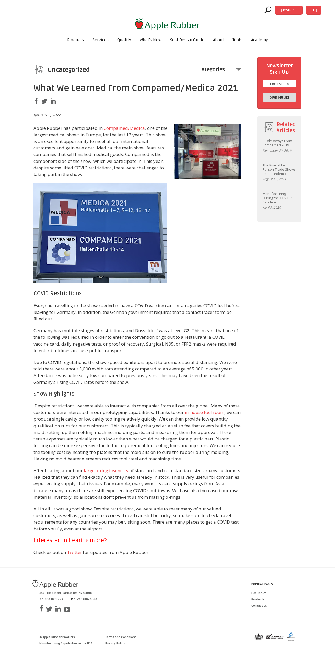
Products (75, 40)
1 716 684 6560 (85, 599)
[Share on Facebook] (36, 101)
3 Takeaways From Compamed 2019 (277, 143)
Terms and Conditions (120, 637)
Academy (259, 40)
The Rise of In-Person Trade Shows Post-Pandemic (279, 169)
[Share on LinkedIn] (53, 101)
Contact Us (259, 606)
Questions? (289, 10)
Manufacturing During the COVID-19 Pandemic (278, 198)
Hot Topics (258, 593)
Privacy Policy (115, 643)
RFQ (313, 10)
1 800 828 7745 (53, 599)
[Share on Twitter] (44, 101)
